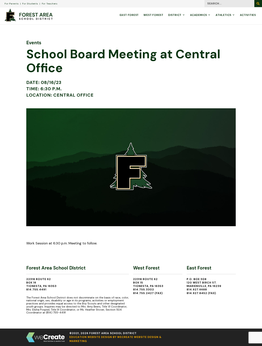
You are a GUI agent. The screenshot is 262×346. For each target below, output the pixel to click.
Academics (198, 15)
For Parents (12, 3)
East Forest (129, 15)
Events (33, 43)
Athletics (223, 15)
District (174, 15)
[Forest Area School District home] (29, 15)
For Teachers (50, 3)
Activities (248, 15)
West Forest (153, 15)
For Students (30, 3)
